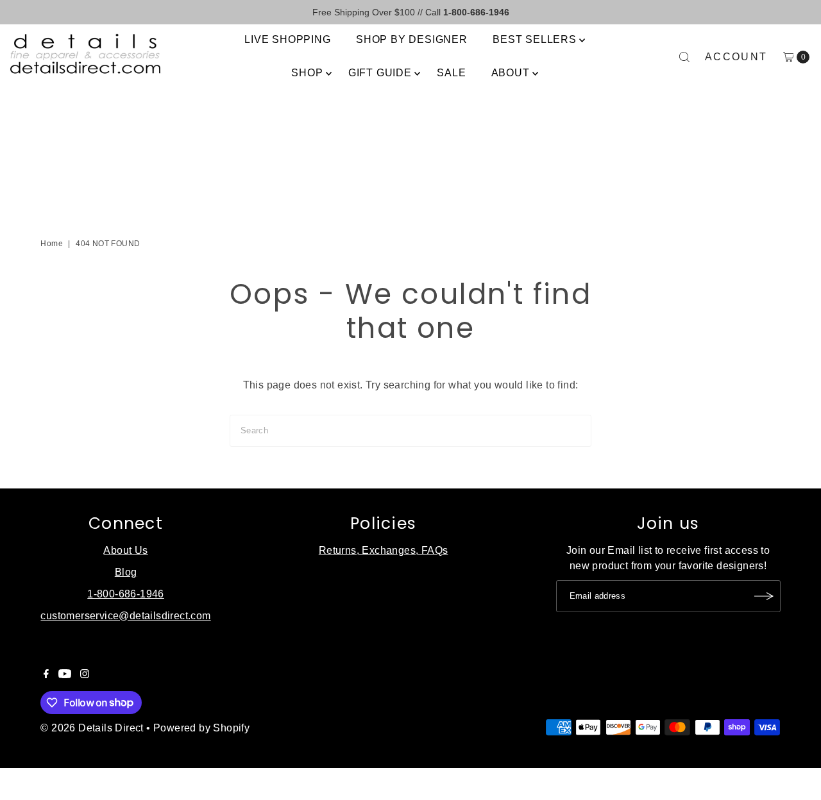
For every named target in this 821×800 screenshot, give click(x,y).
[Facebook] (46, 675)
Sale (451, 72)
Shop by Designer (412, 39)
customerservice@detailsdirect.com (125, 615)
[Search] (684, 57)
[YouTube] (64, 675)
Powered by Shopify (201, 727)
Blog (126, 572)
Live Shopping (287, 39)
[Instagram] (84, 675)
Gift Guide (380, 72)
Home (51, 243)
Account (736, 56)
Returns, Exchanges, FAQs (383, 550)
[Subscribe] (765, 596)
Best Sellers (535, 39)
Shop (307, 72)
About (510, 72)
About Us (125, 550)
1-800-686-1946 (125, 593)
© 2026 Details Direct (91, 727)
